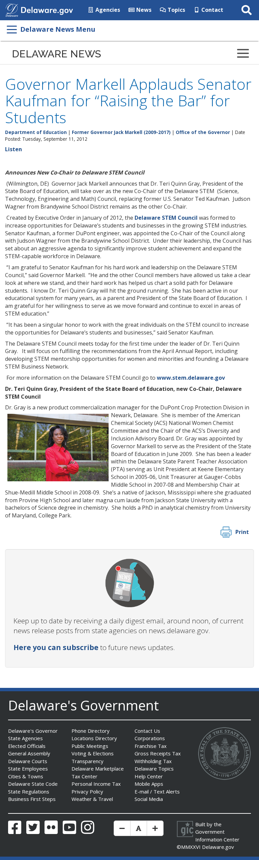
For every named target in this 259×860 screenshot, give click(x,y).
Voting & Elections (92, 753)
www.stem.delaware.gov (191, 377)
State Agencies (25, 738)
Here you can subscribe (55, 647)
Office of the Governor (203, 132)
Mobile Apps (149, 783)
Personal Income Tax (96, 783)
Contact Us (147, 730)
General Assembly (29, 753)
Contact (211, 10)
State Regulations (28, 791)
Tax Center (84, 776)
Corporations (150, 738)
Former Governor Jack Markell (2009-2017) (121, 132)
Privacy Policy (87, 791)
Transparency (87, 761)
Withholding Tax (153, 761)
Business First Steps (32, 799)
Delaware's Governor (33, 730)
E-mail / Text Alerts (157, 791)
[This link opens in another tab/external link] (12, 9)
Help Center (149, 776)
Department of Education (36, 132)
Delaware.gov (218, 846)
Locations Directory (94, 738)
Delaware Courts (27, 761)
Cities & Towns (25, 776)
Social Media (149, 799)
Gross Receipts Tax (158, 753)
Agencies (107, 10)
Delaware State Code (33, 783)
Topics (175, 10)
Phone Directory (90, 730)
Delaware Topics (154, 768)
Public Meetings (89, 746)
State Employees (28, 768)
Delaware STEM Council (166, 217)
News (143, 10)
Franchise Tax (151, 746)
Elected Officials (27, 746)
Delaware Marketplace (97, 768)
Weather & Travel (92, 799)
